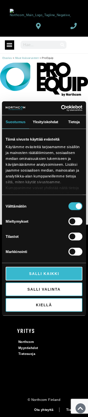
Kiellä (44, 305)
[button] (9, 45)
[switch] (75, 221)
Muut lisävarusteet (27, 57)
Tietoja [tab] (74, 122)
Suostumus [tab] (15, 122)
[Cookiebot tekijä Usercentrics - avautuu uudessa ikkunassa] (62, 108)
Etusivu (7, 57)
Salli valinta (44, 289)
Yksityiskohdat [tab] (45, 122)
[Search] (62, 45)
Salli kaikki (44, 273)
